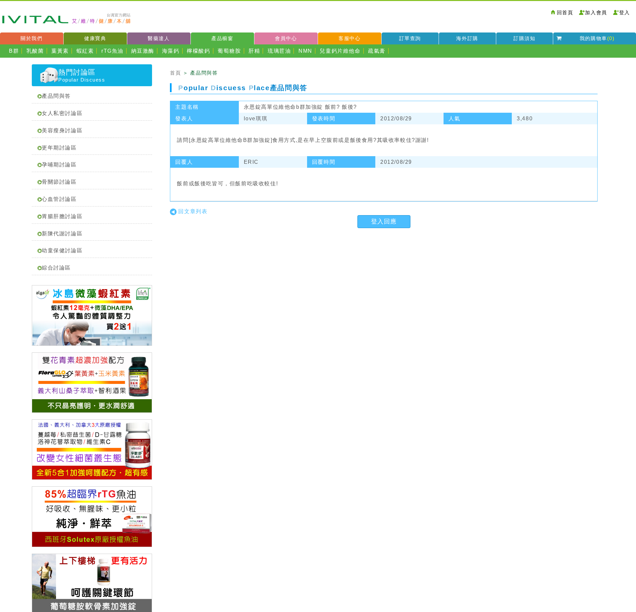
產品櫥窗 (222, 38)
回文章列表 (192, 211)
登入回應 (384, 221)
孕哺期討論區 (59, 164)
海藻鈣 (171, 51)
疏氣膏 (377, 51)
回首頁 (565, 12)
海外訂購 (467, 38)
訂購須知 (524, 38)
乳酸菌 (35, 51)
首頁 (175, 73)
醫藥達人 (159, 38)
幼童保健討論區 (62, 250)
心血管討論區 (59, 199)
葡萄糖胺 (229, 51)
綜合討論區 (56, 268)
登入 (624, 12)
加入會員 (596, 12)
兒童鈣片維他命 (340, 51)
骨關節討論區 (59, 182)
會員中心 (286, 38)
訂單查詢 (410, 38)
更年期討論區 (59, 148)
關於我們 (31, 38)
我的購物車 (597, 38)
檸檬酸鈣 (198, 51)
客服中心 (349, 38)
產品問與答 (56, 96)
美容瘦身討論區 (62, 130)
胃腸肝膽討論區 (62, 216)
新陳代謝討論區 (62, 233)
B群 (14, 51)
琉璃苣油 (279, 51)
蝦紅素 (85, 51)
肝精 (254, 51)
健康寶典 (95, 38)
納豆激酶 (142, 51)
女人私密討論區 (62, 113)
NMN (305, 51)
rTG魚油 (112, 51)
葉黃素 (60, 51)
